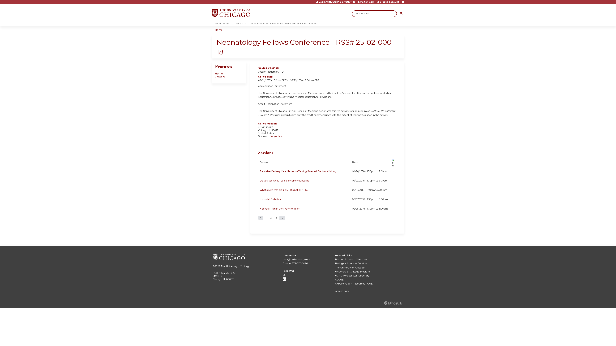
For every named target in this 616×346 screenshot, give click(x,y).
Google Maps (277, 136)
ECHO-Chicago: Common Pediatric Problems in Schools (284, 23)
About (240, 23)
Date (355, 162)
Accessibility (342, 291)
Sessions (220, 76)
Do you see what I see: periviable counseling (284, 180)
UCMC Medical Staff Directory (352, 275)
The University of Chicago (235, 266)
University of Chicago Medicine (353, 271)
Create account (389, 2)
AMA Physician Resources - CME (354, 283)
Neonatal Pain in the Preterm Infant (280, 208)
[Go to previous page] (260, 218)
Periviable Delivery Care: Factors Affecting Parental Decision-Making (298, 171)
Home (218, 30)
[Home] (231, 13)
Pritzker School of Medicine (351, 259)
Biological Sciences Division (351, 263)
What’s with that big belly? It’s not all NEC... (284, 190)
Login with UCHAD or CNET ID (337, 2)
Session (264, 162)
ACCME (339, 279)
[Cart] (403, 3)
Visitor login (367, 2)
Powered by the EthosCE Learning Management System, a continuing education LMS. (392, 303)
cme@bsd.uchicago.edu (297, 259)
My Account (222, 23)
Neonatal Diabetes (270, 199)
